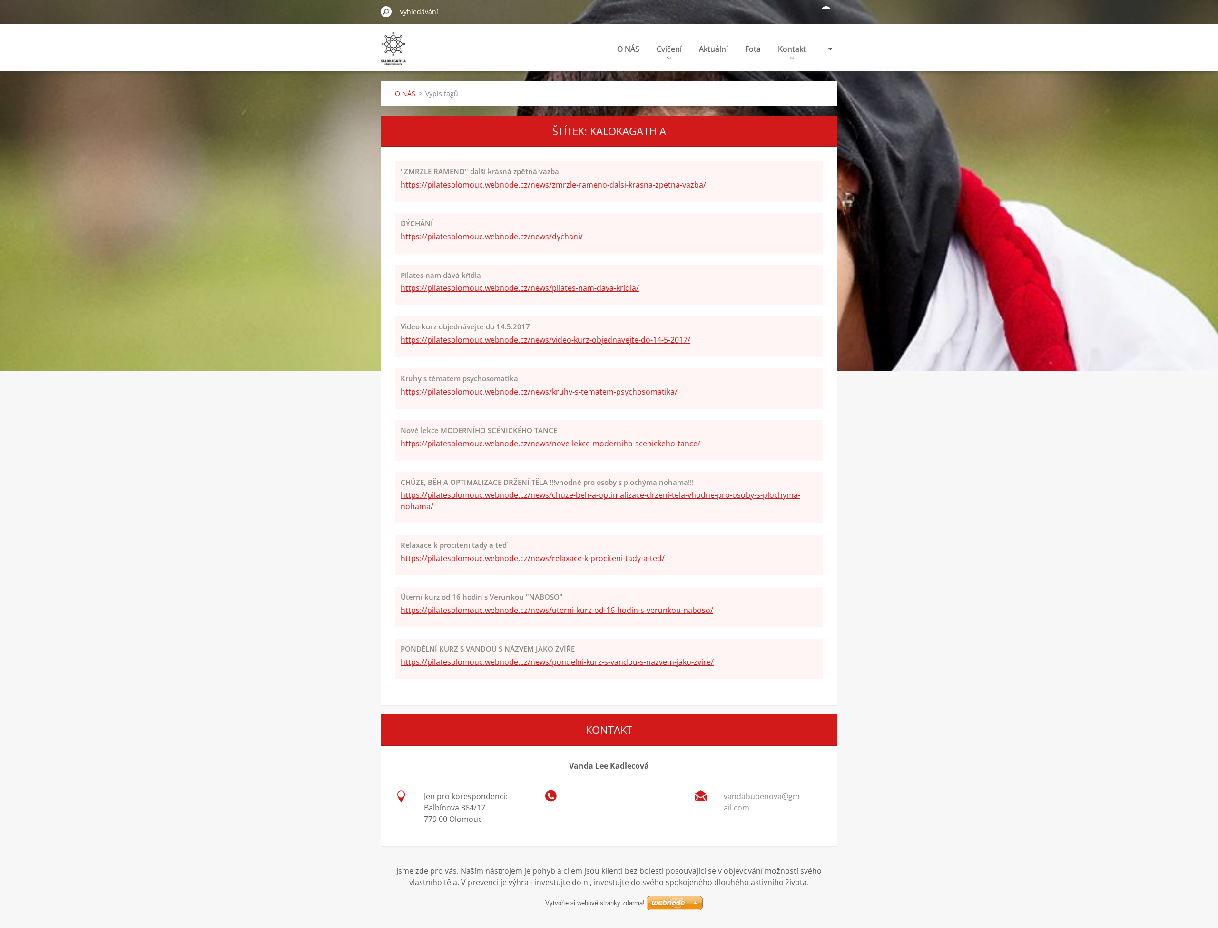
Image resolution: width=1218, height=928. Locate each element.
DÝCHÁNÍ (417, 223)
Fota (753, 49)
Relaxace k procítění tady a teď (454, 545)
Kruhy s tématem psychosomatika (459, 378)
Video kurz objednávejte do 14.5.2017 (465, 326)
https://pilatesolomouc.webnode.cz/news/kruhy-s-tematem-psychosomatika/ (539, 391)
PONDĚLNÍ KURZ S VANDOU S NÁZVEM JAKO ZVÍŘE (488, 648)
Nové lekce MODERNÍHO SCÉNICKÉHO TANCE (479, 430)
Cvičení (669, 49)
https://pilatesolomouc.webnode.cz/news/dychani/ (492, 236)
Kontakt (792, 49)
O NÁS (628, 49)
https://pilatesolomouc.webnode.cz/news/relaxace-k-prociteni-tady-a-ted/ (533, 558)
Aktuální (713, 49)
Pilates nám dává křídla (441, 275)
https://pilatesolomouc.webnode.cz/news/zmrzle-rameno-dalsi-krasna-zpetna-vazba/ (553, 184)
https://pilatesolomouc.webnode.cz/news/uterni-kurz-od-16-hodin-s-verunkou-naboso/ (557, 610)
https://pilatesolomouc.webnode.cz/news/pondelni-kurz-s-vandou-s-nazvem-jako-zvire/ (557, 662)
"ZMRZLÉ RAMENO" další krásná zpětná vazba (480, 171)
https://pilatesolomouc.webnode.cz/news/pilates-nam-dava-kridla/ (520, 288)
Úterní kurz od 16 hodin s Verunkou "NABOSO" (482, 597)
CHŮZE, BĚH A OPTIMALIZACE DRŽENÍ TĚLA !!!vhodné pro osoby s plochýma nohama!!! (547, 482)
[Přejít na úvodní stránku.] (393, 54)
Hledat (386, 11)
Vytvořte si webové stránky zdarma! (595, 903)
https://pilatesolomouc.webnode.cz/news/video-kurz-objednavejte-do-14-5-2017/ (545, 340)
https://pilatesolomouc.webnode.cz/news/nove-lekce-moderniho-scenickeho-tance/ (550, 443)
